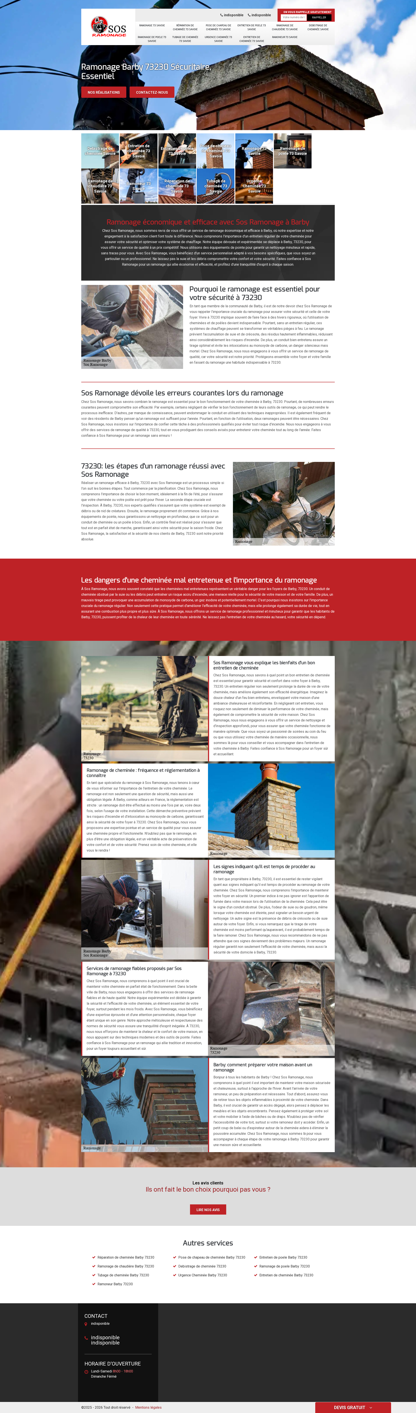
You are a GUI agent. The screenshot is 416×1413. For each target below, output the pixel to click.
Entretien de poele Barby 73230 (283, 1257)
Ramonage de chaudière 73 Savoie (285, 27)
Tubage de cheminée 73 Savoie (185, 39)
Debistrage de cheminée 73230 (202, 1266)
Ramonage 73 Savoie (152, 25)
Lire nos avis (208, 1210)
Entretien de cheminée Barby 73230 (286, 1275)
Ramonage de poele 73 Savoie (152, 39)
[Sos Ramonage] (108, 25)
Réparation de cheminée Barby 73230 (126, 1257)
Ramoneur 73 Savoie (284, 37)
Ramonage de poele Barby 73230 (284, 1266)
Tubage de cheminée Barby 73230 (123, 1275)
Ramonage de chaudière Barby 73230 (126, 1266)
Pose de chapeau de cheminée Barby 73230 (211, 1257)
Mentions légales (148, 1407)
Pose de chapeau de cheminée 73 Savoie (218, 27)
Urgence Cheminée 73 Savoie (218, 39)
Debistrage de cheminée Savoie (318, 27)
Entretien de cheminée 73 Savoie (251, 39)
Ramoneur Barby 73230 (115, 1284)
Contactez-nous (152, 92)
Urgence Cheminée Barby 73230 (202, 1275)
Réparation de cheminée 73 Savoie (185, 27)
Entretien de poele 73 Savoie (251, 27)
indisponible (233, 15)
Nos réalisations (104, 92)
